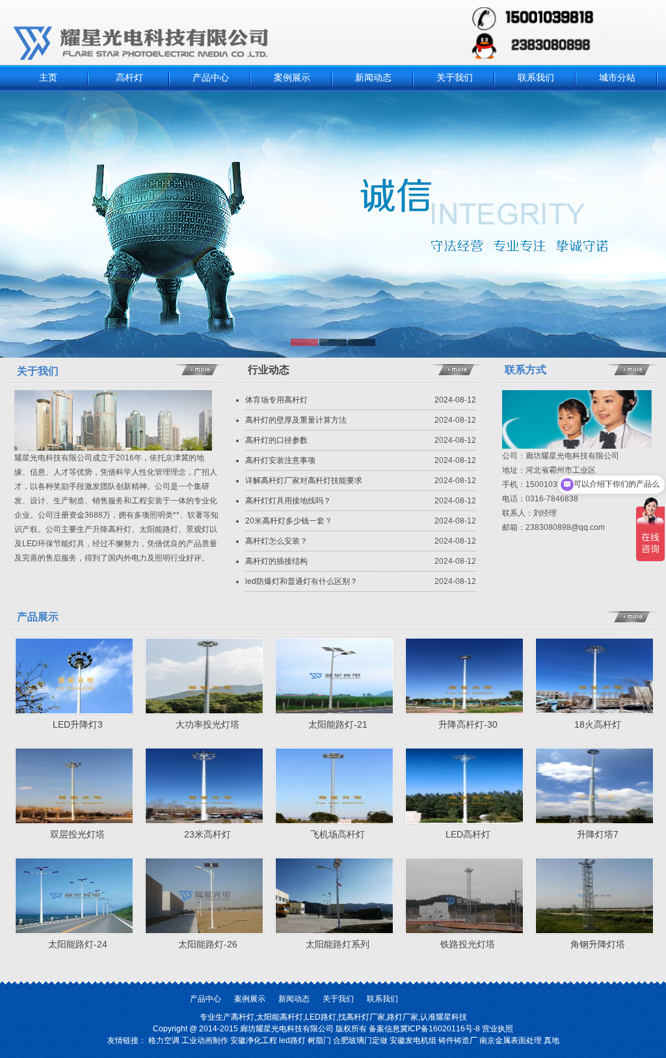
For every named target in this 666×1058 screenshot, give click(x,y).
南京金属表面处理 (510, 1040)
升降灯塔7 (598, 834)
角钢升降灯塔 (597, 944)
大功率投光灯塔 (207, 724)
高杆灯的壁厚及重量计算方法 (296, 420)
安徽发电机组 (413, 1040)
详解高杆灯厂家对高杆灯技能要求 (303, 480)
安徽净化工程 (253, 1040)
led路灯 (292, 1040)
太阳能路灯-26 (207, 944)
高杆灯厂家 (365, 1017)
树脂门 (319, 1040)
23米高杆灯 (207, 834)
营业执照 (497, 1028)
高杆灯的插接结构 (276, 561)
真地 (551, 1040)
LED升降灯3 (78, 724)
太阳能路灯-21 (337, 724)
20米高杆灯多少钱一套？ (288, 520)
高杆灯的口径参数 (276, 440)
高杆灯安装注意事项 (280, 460)
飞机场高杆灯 (337, 834)
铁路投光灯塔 (467, 944)
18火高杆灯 (597, 724)
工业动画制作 (204, 1040)
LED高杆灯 (468, 834)
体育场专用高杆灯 (276, 399)
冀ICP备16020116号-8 (440, 1028)
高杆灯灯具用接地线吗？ (288, 500)
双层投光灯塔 (77, 834)
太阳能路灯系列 (337, 944)
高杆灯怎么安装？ (276, 541)
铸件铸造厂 (457, 1040)
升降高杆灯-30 (468, 724)
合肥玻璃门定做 (360, 1040)
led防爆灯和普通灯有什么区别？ (301, 581)
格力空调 (164, 1040)
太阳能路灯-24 (77, 944)
